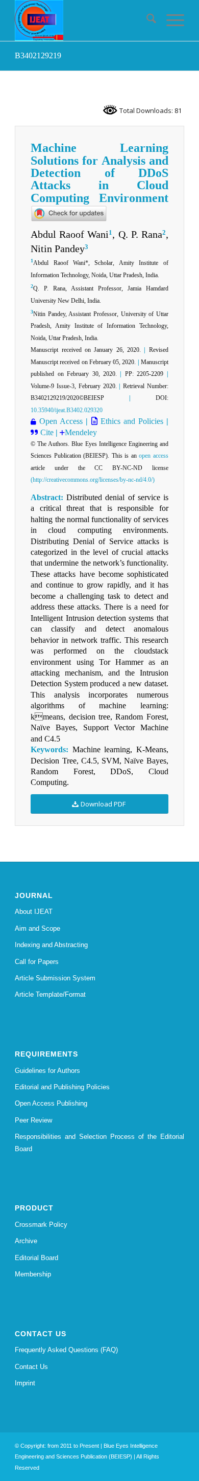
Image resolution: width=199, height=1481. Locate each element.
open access (153, 455)
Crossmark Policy (41, 1224)
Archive (26, 1241)
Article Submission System (55, 978)
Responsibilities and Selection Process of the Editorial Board (99, 1142)
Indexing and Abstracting (51, 945)
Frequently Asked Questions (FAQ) (66, 1350)
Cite (48, 432)
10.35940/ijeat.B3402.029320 (67, 410)
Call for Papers (37, 962)
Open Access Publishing (51, 1103)
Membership (33, 1274)
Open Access (61, 421)
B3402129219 (38, 55)
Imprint (25, 1383)
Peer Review (33, 1120)
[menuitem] (146, 20)
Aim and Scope (37, 928)
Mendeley (81, 432)
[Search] (146, 20)
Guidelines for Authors (47, 1070)
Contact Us (31, 1367)
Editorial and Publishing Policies (62, 1087)
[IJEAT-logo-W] (82, 20)
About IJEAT (34, 911)
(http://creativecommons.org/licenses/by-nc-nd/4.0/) (93, 479)
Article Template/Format (50, 994)
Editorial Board (36, 1258)
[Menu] (170, 20)
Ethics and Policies (130, 421)
